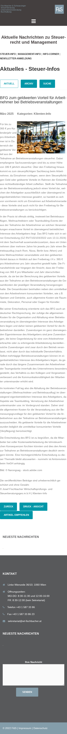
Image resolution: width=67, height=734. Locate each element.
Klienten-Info (42, 113)
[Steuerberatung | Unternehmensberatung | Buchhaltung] (60, 9)
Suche (47, 83)
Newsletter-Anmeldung (16, 58)
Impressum (25, 728)
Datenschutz (40, 728)
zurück (8, 506)
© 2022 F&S (9, 728)
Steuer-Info (8, 54)
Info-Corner (51, 54)
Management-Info (29, 54)
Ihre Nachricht (33, 662)
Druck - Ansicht (33, 506)
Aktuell (9, 83)
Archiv (28, 83)
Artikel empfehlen (16, 515)
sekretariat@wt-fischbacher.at (24, 621)
